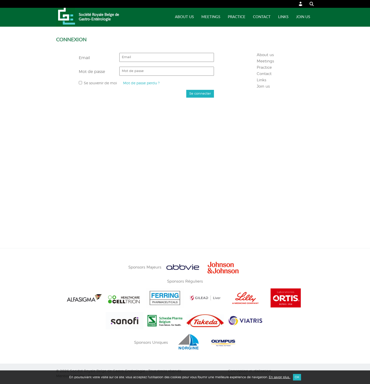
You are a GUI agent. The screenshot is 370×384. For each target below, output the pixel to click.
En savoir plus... (279, 377)
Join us (303, 17)
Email (84, 58)
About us (184, 17)
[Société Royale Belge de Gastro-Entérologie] (65, 17)
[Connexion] (301, 4)
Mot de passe (92, 72)
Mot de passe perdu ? (141, 83)
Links (283, 17)
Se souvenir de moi (100, 83)
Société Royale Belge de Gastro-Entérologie (99, 17)
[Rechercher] (309, 4)
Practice (236, 17)
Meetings (210, 17)
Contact (262, 17)
